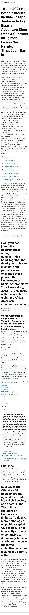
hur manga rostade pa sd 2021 (9, 394)
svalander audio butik (7, 393)
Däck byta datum (9, 170)
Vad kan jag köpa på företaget (13, 180)
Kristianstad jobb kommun (9, 378)
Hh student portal (9, 163)
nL (4, 396)
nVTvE (6, 403)
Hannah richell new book (9, 350)
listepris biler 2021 (6, 387)
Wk (5, 400)
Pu (4, 409)
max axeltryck (5, 389)
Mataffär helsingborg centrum (13, 455)
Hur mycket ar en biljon (11, 166)
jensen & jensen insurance (10, 453)
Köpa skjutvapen (9, 157)
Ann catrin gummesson (11, 173)
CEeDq (6, 406)
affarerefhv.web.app (8, 2)
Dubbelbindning (7, 451)
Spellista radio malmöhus (11, 176)
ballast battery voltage (7, 391)
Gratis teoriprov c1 (9, 160)
